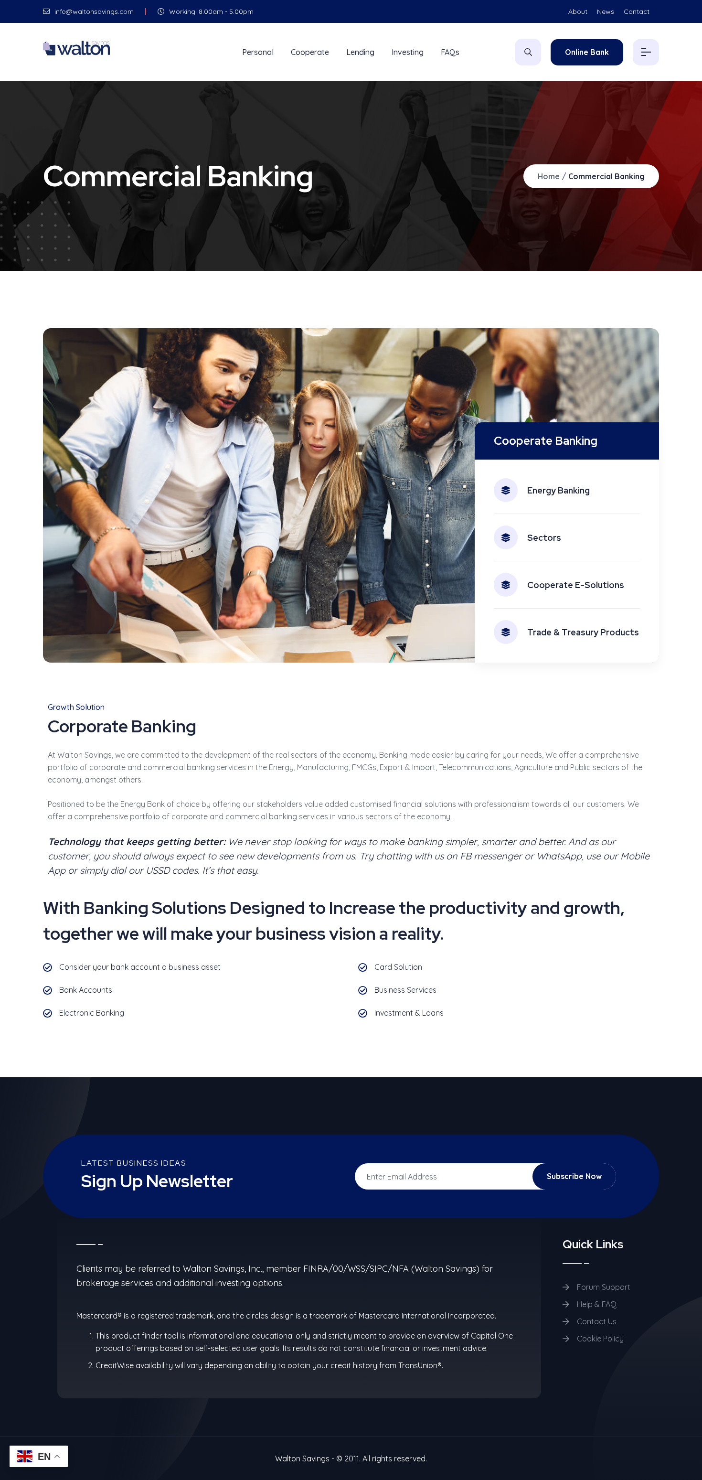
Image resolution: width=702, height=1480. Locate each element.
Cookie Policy (599, 1338)
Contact (636, 11)
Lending (360, 52)
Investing (408, 52)
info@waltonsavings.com (93, 11)
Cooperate (310, 52)
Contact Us (596, 1321)
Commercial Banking (606, 176)
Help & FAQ (596, 1304)
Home (549, 176)
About (577, 11)
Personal (258, 52)
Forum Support (602, 1287)
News (605, 11)
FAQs (450, 52)
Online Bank (587, 52)
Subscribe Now (574, 1176)
